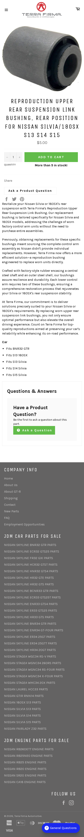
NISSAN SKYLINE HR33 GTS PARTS (29, 617)
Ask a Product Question (30, 191)
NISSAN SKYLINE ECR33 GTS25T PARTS (32, 597)
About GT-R (12, 491)
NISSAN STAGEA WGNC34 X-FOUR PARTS (33, 676)
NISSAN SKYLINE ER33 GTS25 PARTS (30, 610)
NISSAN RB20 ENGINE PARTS (25, 769)
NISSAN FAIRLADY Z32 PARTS (25, 729)
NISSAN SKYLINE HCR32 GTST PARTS (30, 564)
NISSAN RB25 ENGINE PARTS (25, 762)
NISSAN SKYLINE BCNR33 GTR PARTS (31, 591)
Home (8, 478)
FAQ (7, 518)
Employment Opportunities (24, 524)
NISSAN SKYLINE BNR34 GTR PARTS (30, 624)
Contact (9, 505)
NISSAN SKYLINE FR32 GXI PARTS (28, 558)
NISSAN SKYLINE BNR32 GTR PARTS (30, 545)
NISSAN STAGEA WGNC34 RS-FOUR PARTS (34, 669)
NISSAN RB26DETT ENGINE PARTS (29, 749)
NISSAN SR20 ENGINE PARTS (25, 775)
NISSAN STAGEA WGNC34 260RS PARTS (32, 663)
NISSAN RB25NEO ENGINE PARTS (28, 756)
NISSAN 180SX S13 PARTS (22, 702)
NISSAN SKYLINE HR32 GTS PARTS (29, 584)
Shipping (11, 498)
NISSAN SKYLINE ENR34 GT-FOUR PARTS (33, 630)
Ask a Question (36, 430)
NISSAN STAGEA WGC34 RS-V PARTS (30, 656)
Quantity (10, 164)
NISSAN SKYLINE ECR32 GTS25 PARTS (31, 551)
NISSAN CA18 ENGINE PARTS (25, 782)
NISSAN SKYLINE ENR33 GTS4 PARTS (31, 604)
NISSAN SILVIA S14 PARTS (22, 715)
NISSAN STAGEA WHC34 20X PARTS (29, 683)
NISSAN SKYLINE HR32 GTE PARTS (29, 578)
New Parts (11, 511)
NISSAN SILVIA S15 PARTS (22, 722)
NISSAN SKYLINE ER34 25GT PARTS (29, 637)
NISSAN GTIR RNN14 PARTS (24, 696)
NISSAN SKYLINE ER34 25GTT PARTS (30, 643)
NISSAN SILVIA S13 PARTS (22, 709)
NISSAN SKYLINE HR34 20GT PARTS (30, 650)
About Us (11, 485)
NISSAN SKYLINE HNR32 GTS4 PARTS (31, 571)
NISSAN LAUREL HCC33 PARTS (26, 689)
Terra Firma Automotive (28, 816)
